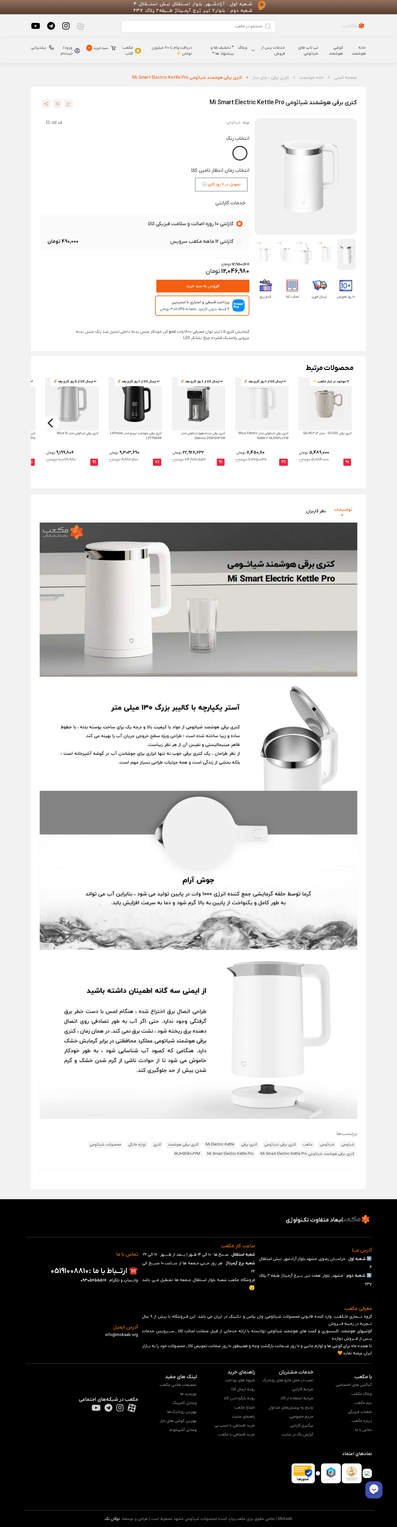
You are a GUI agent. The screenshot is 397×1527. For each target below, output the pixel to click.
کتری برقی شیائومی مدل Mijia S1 (78, 433)
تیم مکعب (363, 1402)
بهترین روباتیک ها (182, 1411)
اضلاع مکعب (244, 1407)
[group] (306, 176)
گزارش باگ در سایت (298, 1434)
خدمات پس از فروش (273, 50)
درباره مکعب (362, 1420)
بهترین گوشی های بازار (178, 1420)
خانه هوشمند (359, 50)
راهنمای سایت (243, 1416)
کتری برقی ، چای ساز (270, 78)
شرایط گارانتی (303, 1389)
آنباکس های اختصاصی (354, 1384)
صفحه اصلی (345, 78)
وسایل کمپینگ (184, 1402)
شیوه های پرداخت (240, 1380)
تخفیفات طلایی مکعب (178, 1384)
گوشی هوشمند (336, 50)
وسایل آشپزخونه (183, 1429)
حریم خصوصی (301, 1416)
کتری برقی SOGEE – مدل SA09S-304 (327, 433)
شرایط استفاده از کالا (297, 1398)
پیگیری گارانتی (302, 1425)
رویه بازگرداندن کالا (239, 1398)
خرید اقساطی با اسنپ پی (234, 1425)
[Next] (51, 423)
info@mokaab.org (121, 1335)
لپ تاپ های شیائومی (308, 50)
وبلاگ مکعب (361, 1393)
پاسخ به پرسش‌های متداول (291, 1407)
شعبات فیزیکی (360, 1411)
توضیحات (343, 509)
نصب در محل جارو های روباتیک (288, 1380)
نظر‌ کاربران (316, 511)
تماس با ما (363, 1429)
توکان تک (112, 1518)
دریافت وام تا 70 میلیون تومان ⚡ (172, 50)
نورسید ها (188, 1393)
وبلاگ (242, 47)
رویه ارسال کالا (243, 1389)
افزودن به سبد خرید (203, 286)
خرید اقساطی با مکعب (236, 1434)
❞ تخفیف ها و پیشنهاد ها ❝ (222, 50)
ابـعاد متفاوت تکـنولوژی (314, 1220)
